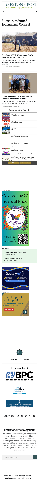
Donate (26, 359)
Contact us (13, 359)
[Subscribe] (35, 457)
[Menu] (3, 10)
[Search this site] (35, 10)
